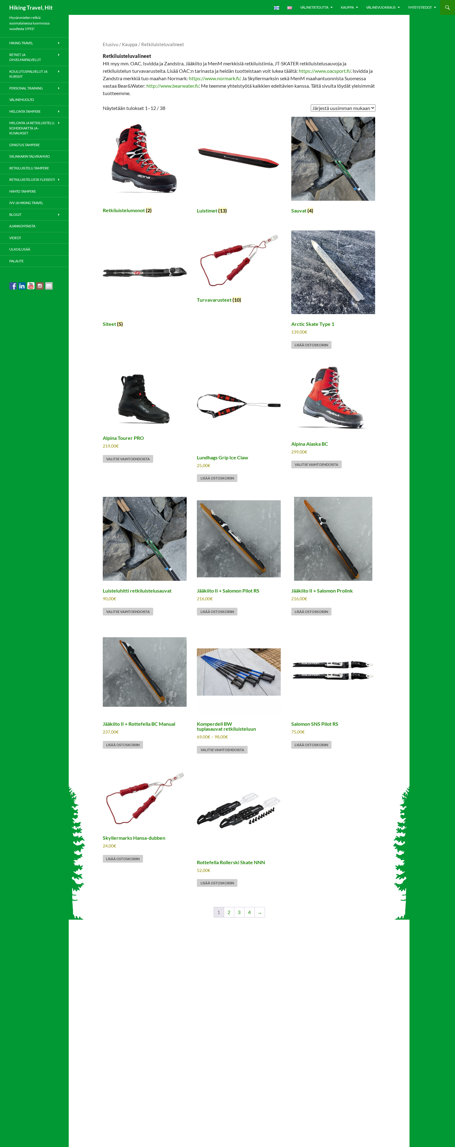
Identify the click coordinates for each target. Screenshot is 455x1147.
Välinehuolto (21, 100)
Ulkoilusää (19, 249)
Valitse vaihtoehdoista (128, 459)
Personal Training (26, 88)
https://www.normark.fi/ (214, 78)
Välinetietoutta (314, 7)
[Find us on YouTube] (31, 286)
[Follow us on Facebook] (13, 286)
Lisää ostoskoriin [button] (311, 345)
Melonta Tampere (25, 111)
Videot (15, 238)
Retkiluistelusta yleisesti (32, 179)
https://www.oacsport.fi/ (325, 71)
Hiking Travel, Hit (31, 7)
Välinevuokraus (381, 7)
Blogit (15, 214)
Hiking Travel (21, 43)
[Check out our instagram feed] (40, 286)
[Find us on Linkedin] (22, 286)
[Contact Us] (49, 286)
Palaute (16, 261)
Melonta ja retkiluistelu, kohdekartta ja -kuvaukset (32, 128)
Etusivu (110, 44)
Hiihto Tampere (22, 191)
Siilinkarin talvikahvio (29, 156)
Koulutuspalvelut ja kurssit (28, 74)
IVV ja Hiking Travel (26, 203)
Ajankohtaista (22, 226)
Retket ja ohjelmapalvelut (25, 57)
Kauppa (347, 7)
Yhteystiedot (420, 7)
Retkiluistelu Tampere (29, 168)
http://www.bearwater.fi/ (172, 86)
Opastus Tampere (24, 145)
